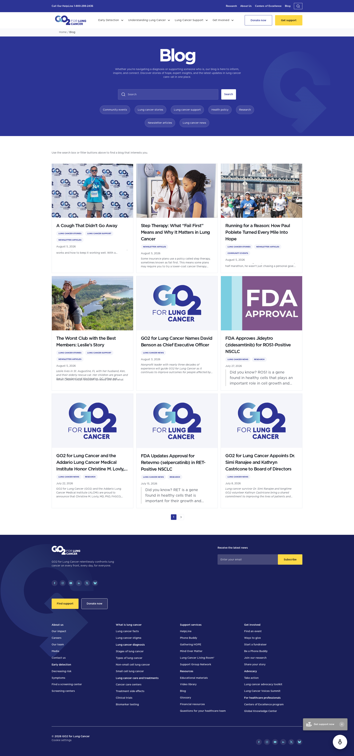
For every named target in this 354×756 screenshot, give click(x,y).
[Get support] (288, 20)
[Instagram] (63, 583)
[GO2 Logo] (71, 20)
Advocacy (250, 671)
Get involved (252, 625)
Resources (186, 671)
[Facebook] (55, 583)
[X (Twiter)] (87, 583)
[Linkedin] (79, 583)
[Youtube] (71, 583)
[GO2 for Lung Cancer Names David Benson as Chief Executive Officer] (177, 333)
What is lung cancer (129, 625)
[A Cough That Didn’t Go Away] (92, 218)
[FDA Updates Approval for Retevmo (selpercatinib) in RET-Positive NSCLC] (177, 451)
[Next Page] (181, 517)
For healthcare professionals (262, 698)
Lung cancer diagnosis (130, 644)
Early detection (61, 664)
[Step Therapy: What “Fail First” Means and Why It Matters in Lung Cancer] (177, 218)
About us (57, 625)
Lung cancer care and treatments (137, 678)
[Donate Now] (258, 20)
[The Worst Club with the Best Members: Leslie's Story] (92, 333)
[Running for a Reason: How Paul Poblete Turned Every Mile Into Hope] (261, 218)
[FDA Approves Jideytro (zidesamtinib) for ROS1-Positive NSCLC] (261, 333)
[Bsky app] (95, 583)
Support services (191, 625)
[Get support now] (340, 742)
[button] (298, 6)
